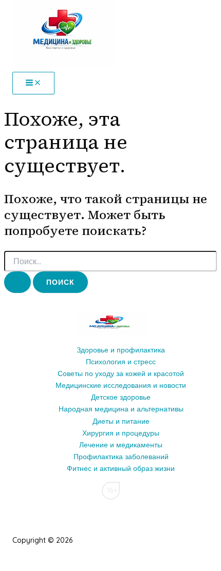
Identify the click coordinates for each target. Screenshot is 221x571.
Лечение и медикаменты (120, 444)
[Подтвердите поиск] (17, 282)
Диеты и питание (121, 421)
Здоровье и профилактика (121, 350)
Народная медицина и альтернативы (121, 409)
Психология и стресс (121, 361)
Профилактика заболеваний (121, 456)
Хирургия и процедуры (120, 433)
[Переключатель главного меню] (33, 83)
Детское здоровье (121, 397)
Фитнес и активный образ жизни (121, 468)
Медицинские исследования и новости (121, 385)
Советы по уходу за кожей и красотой (121, 373)
